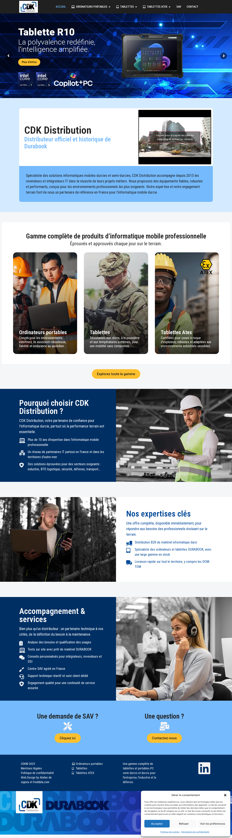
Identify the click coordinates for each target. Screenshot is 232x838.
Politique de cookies (170, 832)
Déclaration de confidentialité (195, 832)
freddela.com (41, 782)
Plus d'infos (121, 61)
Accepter (157, 823)
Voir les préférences (212, 823)
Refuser (184, 823)
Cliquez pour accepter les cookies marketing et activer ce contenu (175, 137)
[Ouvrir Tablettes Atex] (169, 7)
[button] (225, 795)
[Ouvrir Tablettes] (136, 7)
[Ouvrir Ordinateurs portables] (109, 7)
